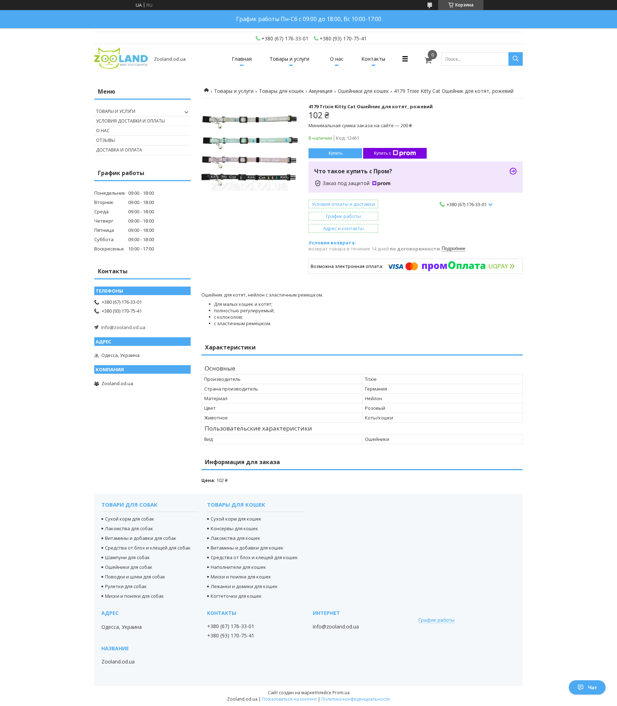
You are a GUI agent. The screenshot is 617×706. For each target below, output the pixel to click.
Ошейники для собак (128, 567)
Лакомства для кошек (235, 538)
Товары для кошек (281, 91)
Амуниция (320, 91)
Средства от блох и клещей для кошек (254, 557)
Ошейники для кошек (363, 91)
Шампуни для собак (127, 557)
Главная (242, 58)
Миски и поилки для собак (134, 596)
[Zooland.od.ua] (121, 59)
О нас (336, 58)
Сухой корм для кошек (236, 519)
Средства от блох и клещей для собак (148, 548)
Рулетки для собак (126, 586)
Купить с (382, 153)
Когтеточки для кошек (236, 596)
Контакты (373, 58)
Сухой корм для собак (129, 519)
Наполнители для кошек (238, 567)
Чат (592, 687)
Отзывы (105, 140)
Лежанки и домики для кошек (244, 586)
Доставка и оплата (119, 150)
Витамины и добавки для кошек (247, 548)
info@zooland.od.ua (123, 327)
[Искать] (515, 59)
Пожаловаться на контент (289, 699)
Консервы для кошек (234, 528)
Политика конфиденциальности (355, 699)
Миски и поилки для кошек (241, 576)
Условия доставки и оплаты (130, 121)
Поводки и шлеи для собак (135, 576)
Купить (335, 153)
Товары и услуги (289, 58)
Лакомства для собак (129, 528)
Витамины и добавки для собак (140, 538)
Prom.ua (341, 693)
